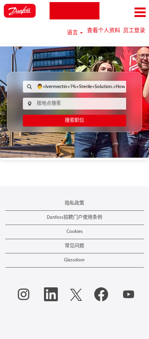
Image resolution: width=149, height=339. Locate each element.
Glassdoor (74, 260)
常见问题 (74, 246)
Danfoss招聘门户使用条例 (74, 217)
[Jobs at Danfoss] (19, 10)
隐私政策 (74, 203)
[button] (124, 12)
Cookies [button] (75, 231)
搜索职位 (74, 120)
